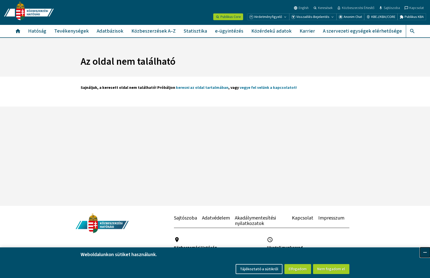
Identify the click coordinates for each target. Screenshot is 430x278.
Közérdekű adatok (271, 31)
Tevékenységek (71, 31)
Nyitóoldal (18, 31)
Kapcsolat (302, 218)
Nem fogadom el (331, 269)
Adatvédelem (216, 218)
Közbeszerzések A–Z (153, 31)
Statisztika (195, 31)
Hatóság (37, 31)
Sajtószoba (185, 218)
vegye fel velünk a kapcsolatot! (268, 87)
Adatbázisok (110, 31)
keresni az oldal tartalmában (202, 87)
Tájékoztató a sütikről (259, 269)
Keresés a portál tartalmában (412, 31)
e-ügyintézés (229, 31)
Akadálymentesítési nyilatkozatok (255, 221)
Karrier (307, 31)
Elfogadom (298, 269)
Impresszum (331, 218)
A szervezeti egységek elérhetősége (362, 31)
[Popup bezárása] (425, 252)
